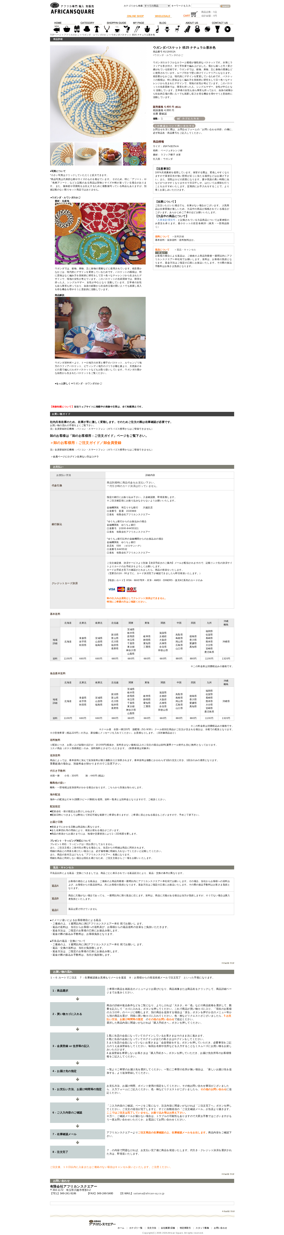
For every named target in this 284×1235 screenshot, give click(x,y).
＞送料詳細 (178, 236)
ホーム (121, 1228)
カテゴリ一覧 (136, 1228)
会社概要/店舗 (168, 1228)
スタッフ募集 (202, 1228)
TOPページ (55, 35)
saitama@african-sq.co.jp (148, 1193)
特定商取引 (185, 1228)
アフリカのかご (71, 35)
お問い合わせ (220, 1228)
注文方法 (151, 1228)
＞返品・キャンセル (184, 249)
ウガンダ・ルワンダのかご (95, 35)
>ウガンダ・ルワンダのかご (168, 55)
